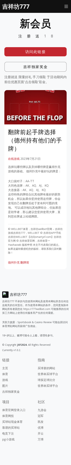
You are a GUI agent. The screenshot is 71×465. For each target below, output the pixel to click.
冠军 (41, 416)
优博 (41, 428)
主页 (5, 368)
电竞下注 (8, 433)
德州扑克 (14, 262)
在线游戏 (14, 159)
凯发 (41, 422)
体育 (5, 374)
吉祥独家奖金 (35, 66)
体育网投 (8, 416)
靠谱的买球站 (11, 428)
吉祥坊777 (15, 6)
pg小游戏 (8, 439)
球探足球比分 (46, 380)
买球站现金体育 (12, 422)
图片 (5, 386)
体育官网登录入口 (13, 410)
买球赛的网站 (46, 368)
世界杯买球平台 (48, 374)
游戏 (5, 380)
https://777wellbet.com (36, 309)
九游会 (42, 410)
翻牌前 (24, 262)
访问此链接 (35, 51)
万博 (41, 439)
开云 (41, 433)
